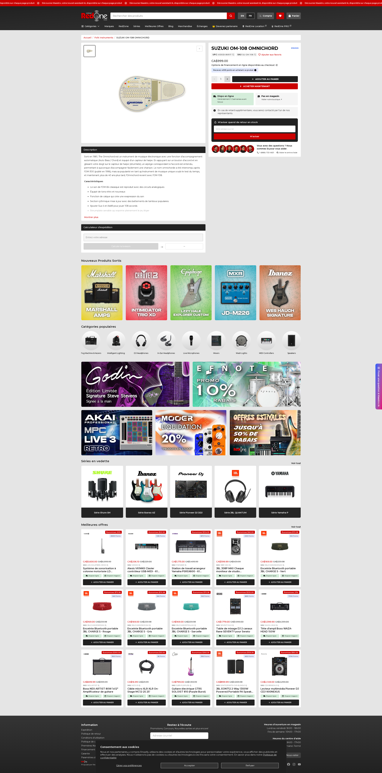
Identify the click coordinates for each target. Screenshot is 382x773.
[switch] (246, 16)
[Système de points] (255, 70)
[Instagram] (293, 764)
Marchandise (185, 26)
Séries (136, 26)
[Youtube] (299, 764)
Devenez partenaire (227, 26)
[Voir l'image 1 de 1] (90, 51)
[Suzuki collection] (295, 48)
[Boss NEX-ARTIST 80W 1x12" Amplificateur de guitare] (102, 667)
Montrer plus (91, 217)
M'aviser (254, 136)
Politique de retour (91, 733)
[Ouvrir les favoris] (280, 16)
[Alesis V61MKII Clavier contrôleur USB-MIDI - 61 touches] (146, 547)
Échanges (202, 26)
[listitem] (102, 293)
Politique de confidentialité (95, 741)
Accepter (189, 765)
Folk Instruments (103, 37)
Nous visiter (292, 755)
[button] (107, 565)
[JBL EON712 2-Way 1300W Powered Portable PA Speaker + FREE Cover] (235, 667)
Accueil (87, 37)
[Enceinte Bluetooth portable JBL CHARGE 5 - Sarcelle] (191, 607)
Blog (170, 26)
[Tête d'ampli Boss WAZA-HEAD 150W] (280, 607)
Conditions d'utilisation (92, 737)
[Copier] (233, 54)
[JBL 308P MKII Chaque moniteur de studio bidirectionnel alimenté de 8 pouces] (235, 547)
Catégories (90, 26)
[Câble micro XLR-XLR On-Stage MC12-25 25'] (146, 667)
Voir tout (296, 463)
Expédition (86, 730)
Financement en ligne (92, 749)
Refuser (250, 765)
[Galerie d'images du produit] (90, 137)
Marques (109, 26)
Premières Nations (91, 745)
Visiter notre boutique (271, 99)
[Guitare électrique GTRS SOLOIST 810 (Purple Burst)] (191, 667)
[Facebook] (288, 764)
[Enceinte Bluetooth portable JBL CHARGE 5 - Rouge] (102, 607)
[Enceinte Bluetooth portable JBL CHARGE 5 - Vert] (280, 547)
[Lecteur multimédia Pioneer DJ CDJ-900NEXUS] (280, 667)
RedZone (124, 26)
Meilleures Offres (154, 26)
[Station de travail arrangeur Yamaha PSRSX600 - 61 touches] (191, 547)
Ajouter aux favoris (271, 54)
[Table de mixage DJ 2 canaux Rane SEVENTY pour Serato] (235, 607)
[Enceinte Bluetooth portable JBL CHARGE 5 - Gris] (146, 607)
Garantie (85, 753)
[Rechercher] (231, 16)
